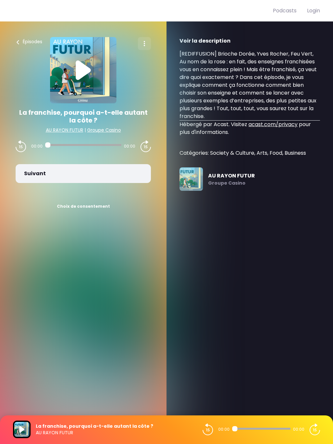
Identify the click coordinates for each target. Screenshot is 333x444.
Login (313, 10)
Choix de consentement (83, 206)
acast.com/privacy (273, 124)
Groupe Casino (104, 130)
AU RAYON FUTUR (64, 130)
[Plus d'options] (144, 43)
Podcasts (285, 10)
